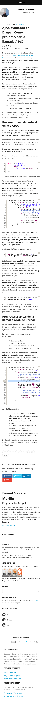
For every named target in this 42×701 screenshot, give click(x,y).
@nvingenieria (11, 615)
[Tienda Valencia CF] (21, 642)
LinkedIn (9, 620)
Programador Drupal (26, 12)
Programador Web (10, 672)
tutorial (5, 455)
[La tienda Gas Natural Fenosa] (28, 642)
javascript (25, 452)
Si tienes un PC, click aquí (13, 693)
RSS (8, 625)
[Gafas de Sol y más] (35, 642)
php (32, 452)
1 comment (20, 24)
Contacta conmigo (8, 525)
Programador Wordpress (13, 679)
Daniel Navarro (26, 9)
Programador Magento (12, 676)
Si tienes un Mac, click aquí (13, 696)
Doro (36, 600)
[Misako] (13, 642)
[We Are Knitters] (6, 642)
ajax (5, 452)
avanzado (11, 452)
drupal (18, 452)
